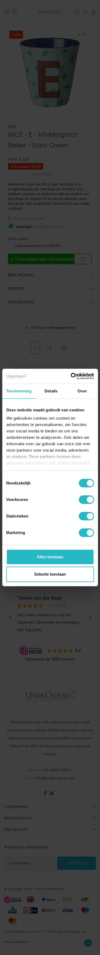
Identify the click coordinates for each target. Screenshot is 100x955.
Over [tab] (82, 391)
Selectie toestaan (50, 574)
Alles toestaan (50, 557)
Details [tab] (51, 391)
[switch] (86, 499)
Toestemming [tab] (18, 391)
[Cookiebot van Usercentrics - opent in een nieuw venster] (71, 376)
